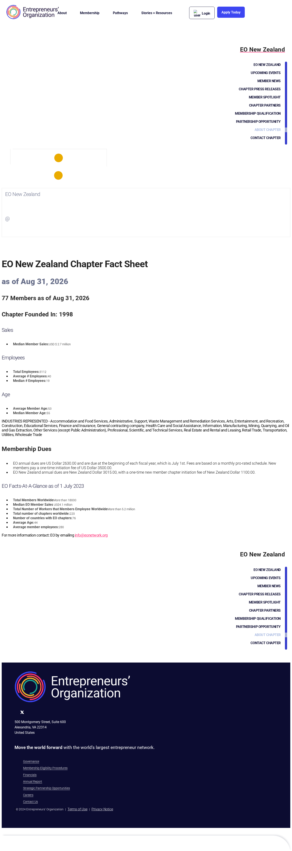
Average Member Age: (30, 408)
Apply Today (230, 12)
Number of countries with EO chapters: (42, 518)
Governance (31, 761)
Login (206, 13)
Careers (28, 795)
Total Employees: (26, 372)
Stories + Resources (156, 13)
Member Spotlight (265, 97)
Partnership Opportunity (258, 122)
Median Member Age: (30, 413)
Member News (269, 81)
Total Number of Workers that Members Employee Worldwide (60, 509)
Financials (30, 775)
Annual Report (32, 781)
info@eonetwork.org (91, 535)
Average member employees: (36, 527)
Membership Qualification (258, 113)
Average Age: (23, 522)
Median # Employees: (29, 381)
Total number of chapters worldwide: (41, 513)
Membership (89, 13)
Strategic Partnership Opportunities (46, 788)
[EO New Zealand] (58, 158)
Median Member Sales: (31, 344)
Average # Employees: (30, 376)
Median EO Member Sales (33, 505)
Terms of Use (77, 809)
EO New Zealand (267, 65)
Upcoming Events (266, 73)
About (62, 13)
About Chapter (268, 130)
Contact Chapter (266, 138)
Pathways (120, 13)
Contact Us (30, 801)
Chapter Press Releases (260, 89)
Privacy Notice (102, 809)
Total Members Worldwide (33, 500)
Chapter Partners (265, 105)
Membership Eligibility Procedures (45, 768)
